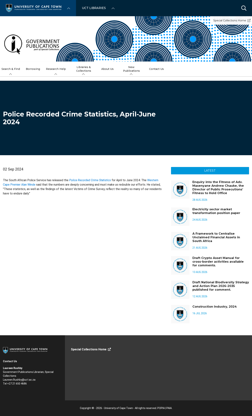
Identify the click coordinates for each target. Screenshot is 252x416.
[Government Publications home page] (39, 43)
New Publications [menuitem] (131, 68)
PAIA (169, 408)
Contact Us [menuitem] (156, 69)
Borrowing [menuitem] (33, 69)
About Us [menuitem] (107, 69)
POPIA (161, 408)
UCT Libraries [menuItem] (94, 8)
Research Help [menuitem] (56, 69)
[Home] (33, 8)
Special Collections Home (229, 20)
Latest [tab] (210, 170)
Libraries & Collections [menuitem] (83, 68)
